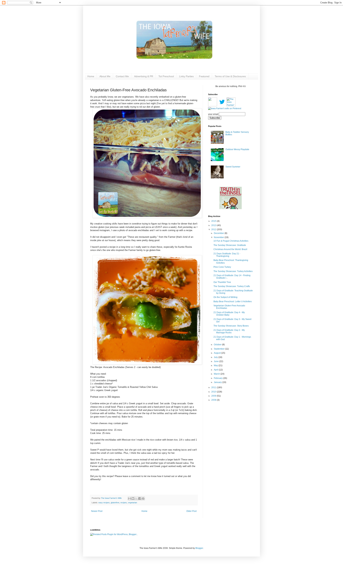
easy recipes (104, 502)
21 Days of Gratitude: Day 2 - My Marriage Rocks (229, 331)
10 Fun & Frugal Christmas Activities (230, 241)
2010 (214, 391)
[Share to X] (136, 498)
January (218, 382)
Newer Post (96, 511)
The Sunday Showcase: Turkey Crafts (231, 286)
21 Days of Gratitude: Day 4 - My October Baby (229, 313)
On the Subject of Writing (225, 297)
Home (90, 76)
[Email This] (129, 498)
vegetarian (132, 502)
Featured (204, 76)
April (216, 370)
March (217, 374)
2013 (214, 225)
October (218, 344)
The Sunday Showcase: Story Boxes (231, 326)
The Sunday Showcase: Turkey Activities (233, 271)
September (219, 349)
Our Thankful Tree (222, 282)
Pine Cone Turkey (222, 267)
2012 (214, 229)
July (216, 357)
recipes (123, 502)
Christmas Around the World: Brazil (230, 249)
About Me (105, 76)
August (217, 353)
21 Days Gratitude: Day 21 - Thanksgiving (226, 254)
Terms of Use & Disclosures (230, 76)
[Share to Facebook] (139, 498)
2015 (214, 221)
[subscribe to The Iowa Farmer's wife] (212, 105)
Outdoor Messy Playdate (237, 149)
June (216, 361)
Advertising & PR (143, 76)
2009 (214, 396)
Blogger (199, 548)
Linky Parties (186, 76)
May (216, 365)
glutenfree (115, 502)
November (219, 237)
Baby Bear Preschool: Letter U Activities (232, 301)
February (218, 378)
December (219, 233)
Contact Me (122, 76)
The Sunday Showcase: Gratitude (229, 245)
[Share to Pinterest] (143, 498)
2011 (214, 387)
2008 (214, 400)
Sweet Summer (232, 166)
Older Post (191, 511)
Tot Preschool (166, 76)
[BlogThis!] (133, 498)
